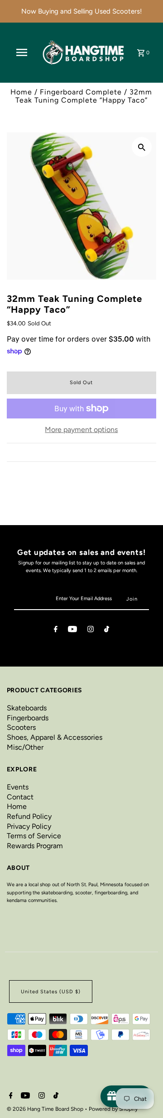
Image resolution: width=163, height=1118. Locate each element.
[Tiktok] (106, 630)
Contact (20, 797)
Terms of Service (34, 835)
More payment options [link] (81, 430)
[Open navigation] (21, 52)
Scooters (21, 727)
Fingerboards (27, 718)
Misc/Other (25, 747)
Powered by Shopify (113, 1109)
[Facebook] (56, 630)
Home (21, 92)
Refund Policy (29, 816)
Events (18, 787)
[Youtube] (72, 630)
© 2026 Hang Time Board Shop (46, 1109)
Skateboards (27, 708)
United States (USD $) (51, 992)
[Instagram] (90, 630)
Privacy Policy (29, 826)
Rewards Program (35, 845)
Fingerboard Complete (81, 92)
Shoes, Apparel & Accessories (54, 737)
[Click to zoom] (142, 147)
